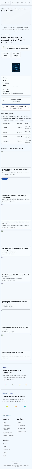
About (4, 443)
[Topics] (8, 2)
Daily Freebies (6, 425)
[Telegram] (6, 384)
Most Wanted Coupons (6, 429)
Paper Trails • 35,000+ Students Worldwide (18, 48)
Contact (5, 446)
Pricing (19, 422)
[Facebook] (19, 384)
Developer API (21, 428)
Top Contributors (7, 432)
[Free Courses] (5, 2)
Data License (6, 449)
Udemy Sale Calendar (8, 435)
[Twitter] (12, 384)
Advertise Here (21, 425)
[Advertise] (25, 2)
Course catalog (5, 35)
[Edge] (25, 406)
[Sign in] (29, 2)
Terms (4, 455)
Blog (4, 422)
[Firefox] (16, 406)
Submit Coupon (22, 431)
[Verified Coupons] (2, 2)
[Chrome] (7, 406)
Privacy (5, 452)
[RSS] (26, 384)
